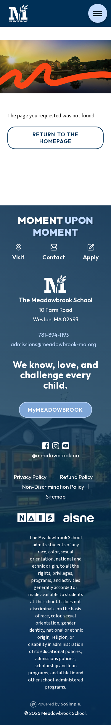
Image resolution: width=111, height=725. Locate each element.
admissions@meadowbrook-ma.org (53, 344)
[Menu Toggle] (97, 13)
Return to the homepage (55, 138)
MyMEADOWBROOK (55, 409)
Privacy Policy (30, 477)
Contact (53, 257)
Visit (18, 257)
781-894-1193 (53, 334)
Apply (91, 257)
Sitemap (55, 496)
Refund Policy (76, 477)
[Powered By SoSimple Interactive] (55, 704)
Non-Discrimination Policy (53, 486)
